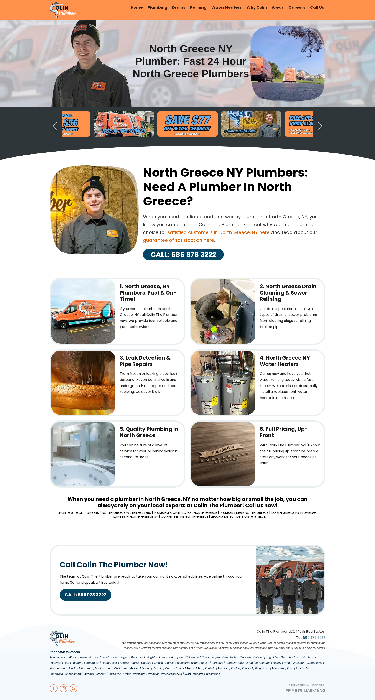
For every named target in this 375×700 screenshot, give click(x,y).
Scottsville (302, 668)
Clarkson (245, 657)
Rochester (278, 668)
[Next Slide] (320, 126)
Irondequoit (262, 663)
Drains (178, 7)
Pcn (200, 668)
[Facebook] (54, 688)
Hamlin (169, 663)
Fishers (124, 663)
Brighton (152, 657)
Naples (99, 668)
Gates (135, 663)
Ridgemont (262, 668)
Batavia (94, 657)
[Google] (73, 688)
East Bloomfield (285, 657)
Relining (198, 7)
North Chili (113, 668)
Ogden (146, 668)
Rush (290, 668)
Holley (205, 663)
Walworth (139, 674)
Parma (191, 668)
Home (137, 7)
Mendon (72, 668)
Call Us (317, 7)
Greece (158, 663)
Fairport (77, 663)
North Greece (130, 668)
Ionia (249, 663)
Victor (127, 674)
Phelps (235, 668)
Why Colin (257, 7)
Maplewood (57, 668)
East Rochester (306, 657)
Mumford (86, 668)
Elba (66, 663)
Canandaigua (211, 657)
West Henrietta (194, 674)
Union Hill (115, 674)
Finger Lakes (109, 663)
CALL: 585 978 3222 (183, 254)
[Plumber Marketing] (305, 691)
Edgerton (55, 663)
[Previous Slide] (55, 126)
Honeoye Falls (235, 663)
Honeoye (217, 663)
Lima (287, 663)
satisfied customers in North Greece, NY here (219, 232)
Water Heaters (226, 7)
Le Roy (277, 663)
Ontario (158, 668)
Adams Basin (58, 657)
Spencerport (73, 674)
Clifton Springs (262, 657)
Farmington (91, 663)
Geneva (146, 663)
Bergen (124, 657)
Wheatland (213, 674)
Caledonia (192, 657)
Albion (73, 657)
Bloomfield (138, 657)
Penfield (210, 668)
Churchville (229, 657)
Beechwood (109, 657)
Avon (83, 657)
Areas (278, 7)
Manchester (314, 663)
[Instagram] (63, 688)
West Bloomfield (171, 674)
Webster (153, 674)
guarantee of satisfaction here (178, 240)
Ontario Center (174, 668)
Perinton (223, 668)
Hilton (195, 663)
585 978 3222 (314, 637)
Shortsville (56, 674)
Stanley (101, 674)
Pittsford (247, 668)
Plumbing (157, 7)
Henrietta (183, 663)
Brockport (167, 657)
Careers (297, 7)
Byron (179, 657)
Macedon (299, 663)
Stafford (89, 674)
